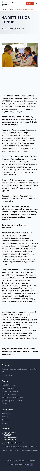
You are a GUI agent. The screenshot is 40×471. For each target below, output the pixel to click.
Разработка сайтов (9, 385)
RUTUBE (12, 375)
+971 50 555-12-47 (10, 437)
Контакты (5, 423)
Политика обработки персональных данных (20, 447)
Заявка (29, 3)
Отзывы (5, 417)
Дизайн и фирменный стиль (12, 401)
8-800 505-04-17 (9, 435)
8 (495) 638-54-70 (10, 433)
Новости (11, 9)
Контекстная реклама (10, 391)
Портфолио (6, 414)
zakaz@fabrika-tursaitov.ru (14, 443)
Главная (4, 9)
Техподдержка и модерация (12, 398)
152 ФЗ (4, 404)
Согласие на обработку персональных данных (20, 450)
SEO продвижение (8, 388)
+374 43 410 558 (10, 440)
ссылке (7, 354)
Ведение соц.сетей (9, 394)
